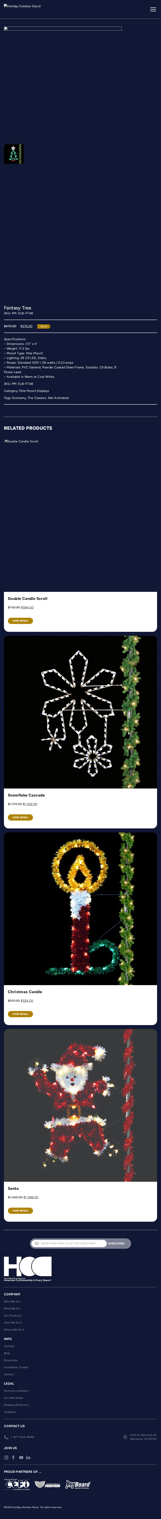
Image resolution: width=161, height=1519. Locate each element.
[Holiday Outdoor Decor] (23, 9)
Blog (7, 1353)
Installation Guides (16, 1367)
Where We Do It (14, 1329)
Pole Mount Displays (34, 391)
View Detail (20, 620)
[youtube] (21, 1457)
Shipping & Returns (16, 1405)
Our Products (12, 1315)
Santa (13, 1188)
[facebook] (13, 1457)
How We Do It (13, 1322)
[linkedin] (28, 1457)
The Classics (37, 398)
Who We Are (12, 1301)
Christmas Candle (25, 991)
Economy (19, 398)
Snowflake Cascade (26, 795)
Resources (11, 1360)
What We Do (12, 1308)
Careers (9, 1374)
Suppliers (10, 1412)
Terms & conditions (16, 1390)
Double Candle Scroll (27, 598)
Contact (9, 1346)
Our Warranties (14, 1398)
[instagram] (6, 1457)
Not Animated (58, 398)
